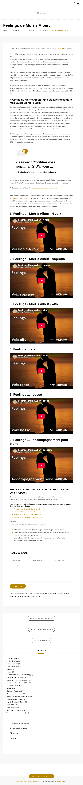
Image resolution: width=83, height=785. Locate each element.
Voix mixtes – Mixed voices (15, 713)
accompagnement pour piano (46, 188)
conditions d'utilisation (21, 198)
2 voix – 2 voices (12, 661)
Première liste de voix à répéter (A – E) (27, 509)
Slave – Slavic (11, 707)
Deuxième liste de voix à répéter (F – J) (27, 512)
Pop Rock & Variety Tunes (15, 702)
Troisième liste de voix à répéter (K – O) (27, 514)
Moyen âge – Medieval (14, 694)
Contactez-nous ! (41, 640)
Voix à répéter (14, 733)
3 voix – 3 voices (12, 664)
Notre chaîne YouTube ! (41, 618)
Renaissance (10, 705)
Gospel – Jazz (11, 688)
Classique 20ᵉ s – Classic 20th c (17, 683)
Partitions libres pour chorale (19, 723)
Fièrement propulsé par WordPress (28, 781)
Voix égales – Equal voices (15, 710)
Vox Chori (13, 738)
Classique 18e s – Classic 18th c (17, 677)
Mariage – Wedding (13, 691)
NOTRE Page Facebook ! (41, 629)
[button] (74, 3)
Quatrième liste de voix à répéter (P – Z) (28, 517)
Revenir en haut (40, 776)
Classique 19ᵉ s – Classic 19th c (17, 680)
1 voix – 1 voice (11, 658)
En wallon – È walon (13, 685)
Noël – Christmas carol (14, 699)
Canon (8, 672)
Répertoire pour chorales (18, 728)
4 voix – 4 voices (12, 666)
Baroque (9, 669)
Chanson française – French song (18, 675)
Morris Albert (61, 49)
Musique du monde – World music (18, 696)
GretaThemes (61, 781)
